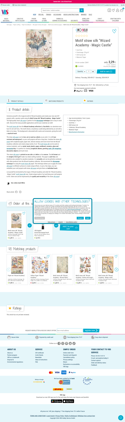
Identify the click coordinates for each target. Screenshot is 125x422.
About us (10, 353)
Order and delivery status (98, 363)
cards (50, 148)
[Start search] (82, 10)
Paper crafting (16, 24)
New (34, 15)
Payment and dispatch (70, 355)
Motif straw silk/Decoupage (55, 24)
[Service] (109, 10)
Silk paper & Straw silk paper (40, 24)
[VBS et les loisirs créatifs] (5, 12)
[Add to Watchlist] (114, 31)
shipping (113, 66)
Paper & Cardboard (26, 24)
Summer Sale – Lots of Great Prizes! (62, 1)
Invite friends (39, 355)
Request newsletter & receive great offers (40, 330)
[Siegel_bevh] (64, 382)
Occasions (57, 15)
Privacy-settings (68, 360)
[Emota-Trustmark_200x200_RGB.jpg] (87, 381)
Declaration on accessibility (71, 364)
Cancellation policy (69, 357)
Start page (9, 24)
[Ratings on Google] (39, 381)
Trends (48, 15)
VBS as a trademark (13, 357)
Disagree (80, 218)
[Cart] (122, 10)
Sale (90, 15)
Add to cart (104, 71)
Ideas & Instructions (71, 15)
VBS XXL (41, 15)
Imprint (60, 222)
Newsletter (38, 357)
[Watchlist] (113, 10)
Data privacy (51, 222)
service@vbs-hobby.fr (102, 358)
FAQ (36, 362)
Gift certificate (39, 353)
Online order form (68, 353)
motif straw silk (13, 126)
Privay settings (40, 218)
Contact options (96, 360)
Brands (83, 15)
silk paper (23, 120)
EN (123, 5)
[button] (8, 269)
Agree (87, 218)
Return (65, 362)
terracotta (10, 148)
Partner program (12, 355)
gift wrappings (56, 148)
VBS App (65, 366)
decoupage (39, 120)
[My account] (117, 10)
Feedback (94, 365)
